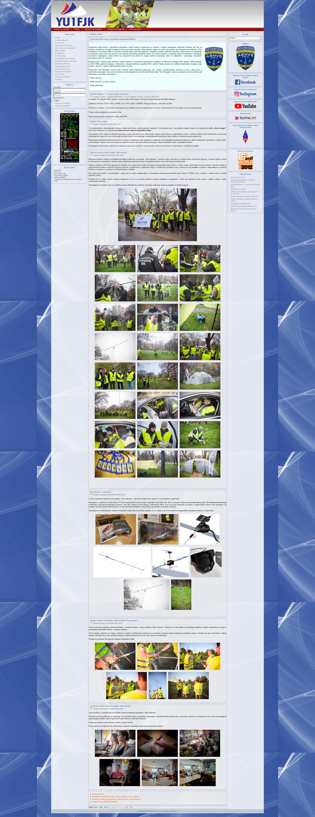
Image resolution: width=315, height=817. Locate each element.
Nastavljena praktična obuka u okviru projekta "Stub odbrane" (116, 797)
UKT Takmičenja (60, 56)
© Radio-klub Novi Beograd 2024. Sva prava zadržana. (157, 811)
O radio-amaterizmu (61, 40)
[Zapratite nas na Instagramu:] (245, 94)
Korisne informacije (115, 29)
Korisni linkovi (59, 74)
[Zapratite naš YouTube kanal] (245, 108)
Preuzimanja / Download (63, 71)
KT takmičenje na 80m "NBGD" (65, 58)
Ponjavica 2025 (98, 794)
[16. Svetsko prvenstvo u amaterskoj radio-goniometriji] (245, 161)
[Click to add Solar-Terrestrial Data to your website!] (69, 162)
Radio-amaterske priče (62, 66)
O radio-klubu (59, 43)
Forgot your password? (62, 106)
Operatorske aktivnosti (62, 64)
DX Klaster (58, 79)
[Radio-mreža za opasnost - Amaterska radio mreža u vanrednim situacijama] (245, 70)
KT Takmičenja (60, 53)
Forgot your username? (62, 103)
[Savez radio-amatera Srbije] (245, 144)
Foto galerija (135, 29)
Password (57, 92)
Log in (57, 100)
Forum (77, 29)
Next (126, 807)
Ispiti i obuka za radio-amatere (65, 48)
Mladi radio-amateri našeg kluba (65, 61)
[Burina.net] (245, 120)
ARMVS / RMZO (60, 51)
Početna (57, 38)
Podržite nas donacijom (63, 77)
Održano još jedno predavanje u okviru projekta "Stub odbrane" (116, 799)
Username (57, 87)
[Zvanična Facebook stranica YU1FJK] (245, 82)
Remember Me (58, 98)
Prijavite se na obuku (93, 29)
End (131, 807)
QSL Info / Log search (62, 69)
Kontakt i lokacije (61, 29)
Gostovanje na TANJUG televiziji (104, 802)
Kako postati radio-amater (63, 45)
